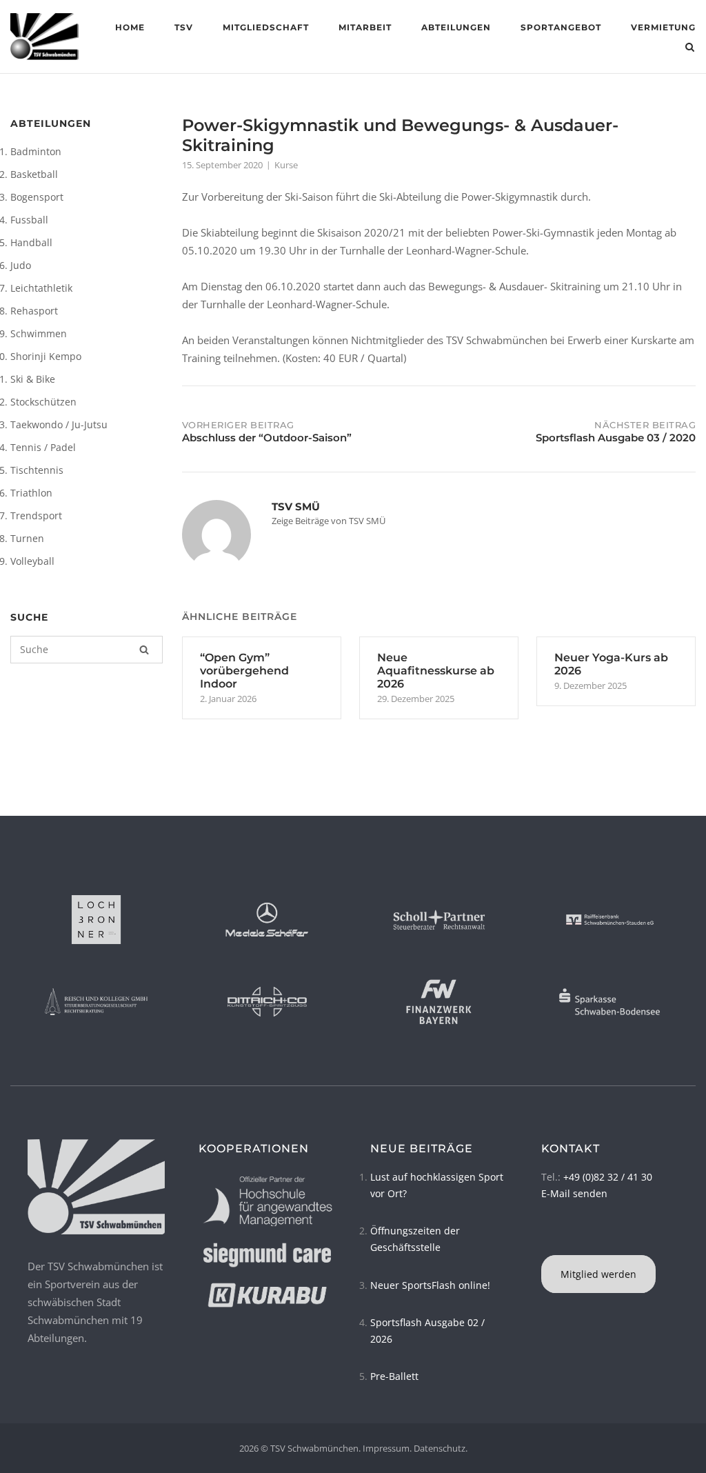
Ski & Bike (32, 378)
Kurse (286, 165)
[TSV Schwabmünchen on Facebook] (543, 1237)
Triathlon (31, 492)
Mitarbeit (365, 27)
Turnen (27, 538)
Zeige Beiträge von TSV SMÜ (328, 520)
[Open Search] (690, 48)
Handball (31, 242)
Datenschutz (439, 1448)
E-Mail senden (574, 1193)
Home (130, 27)
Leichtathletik (41, 287)
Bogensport (36, 196)
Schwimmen (38, 333)
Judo (20, 265)
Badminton (35, 151)
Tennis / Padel (43, 447)
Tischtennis (36, 470)
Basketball (34, 174)
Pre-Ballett (394, 1376)
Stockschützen (43, 401)
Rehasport (34, 310)
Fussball (29, 219)
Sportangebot (561, 27)
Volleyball (32, 561)
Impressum (386, 1448)
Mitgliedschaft (266, 27)
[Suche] (144, 649)
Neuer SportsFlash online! (430, 1285)
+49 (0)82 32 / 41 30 (607, 1176)
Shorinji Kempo (45, 356)
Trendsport (36, 515)
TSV (183, 27)
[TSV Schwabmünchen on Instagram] (547, 1237)
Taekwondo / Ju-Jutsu (59, 424)
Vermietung (663, 27)
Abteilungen (456, 27)
